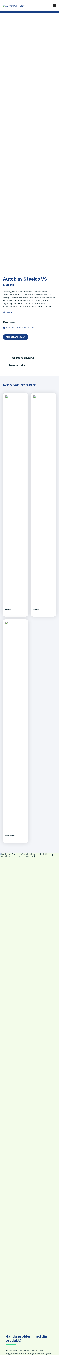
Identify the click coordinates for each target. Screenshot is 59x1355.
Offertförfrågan (16, 337)
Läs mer (7, 313)
